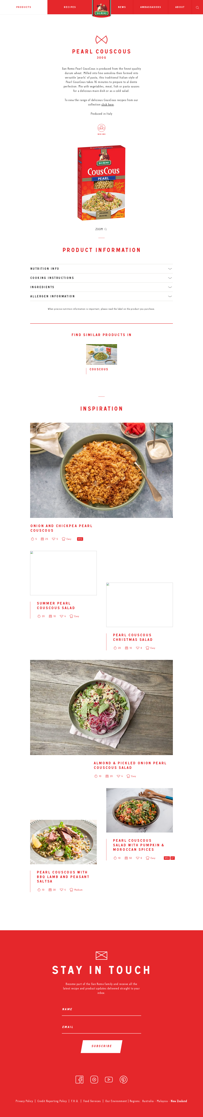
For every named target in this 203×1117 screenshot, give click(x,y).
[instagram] (94, 1078)
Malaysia (163, 1101)
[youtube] (109, 1078)
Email (68, 1027)
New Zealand (179, 1101)
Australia (148, 1101)
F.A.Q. (75, 1101)
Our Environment (116, 1101)
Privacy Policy (24, 1101)
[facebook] (79, 1078)
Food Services (92, 1101)
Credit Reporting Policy (52, 1101)
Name (68, 1009)
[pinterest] (123, 1078)
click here (108, 104)
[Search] (197, 7)
